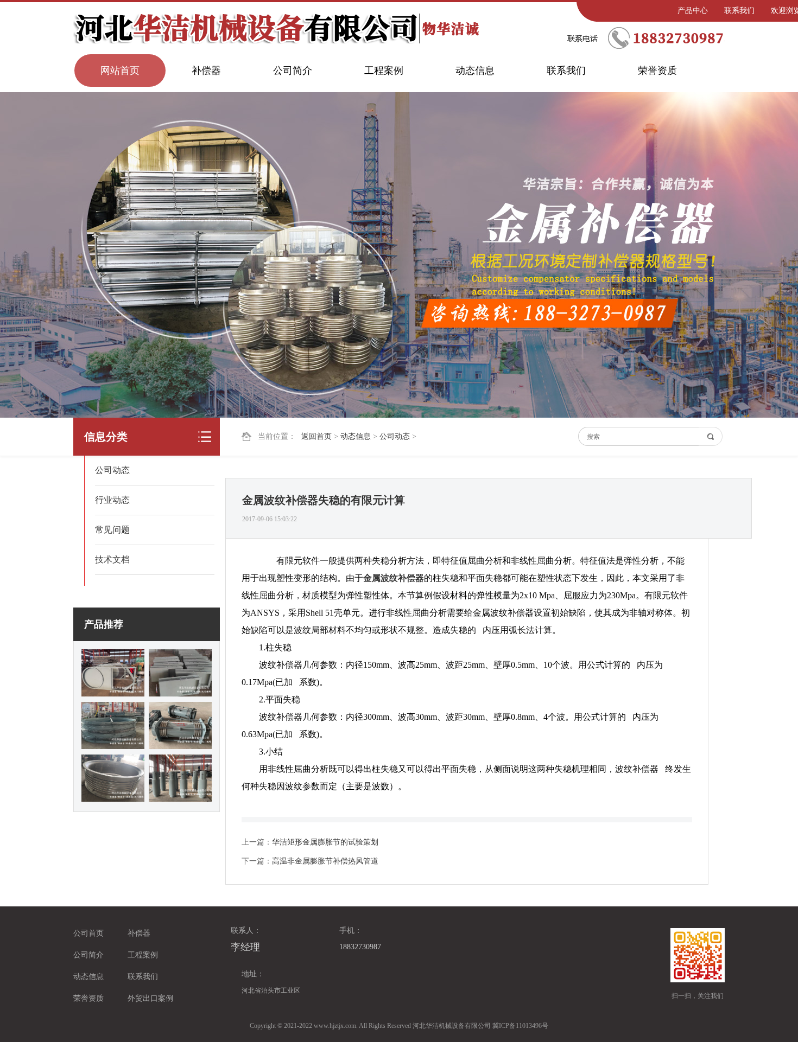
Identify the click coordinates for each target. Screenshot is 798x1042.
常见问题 (112, 529)
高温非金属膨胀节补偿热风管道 (325, 861)
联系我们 (739, 11)
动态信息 (475, 70)
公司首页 (88, 933)
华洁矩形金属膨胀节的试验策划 (325, 842)
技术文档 (112, 559)
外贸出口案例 (150, 998)
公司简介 (292, 70)
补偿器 (206, 70)
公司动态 (394, 436)
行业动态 (112, 499)
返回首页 (316, 436)
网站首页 (120, 70)
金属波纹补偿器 (393, 578)
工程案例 (383, 70)
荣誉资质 (657, 70)
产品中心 (692, 11)
